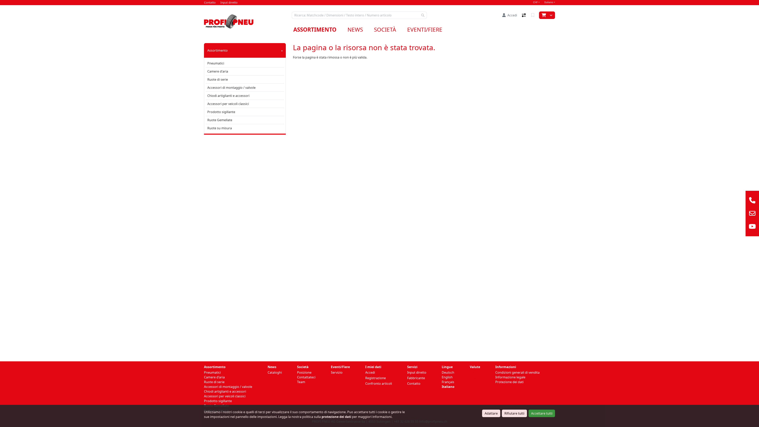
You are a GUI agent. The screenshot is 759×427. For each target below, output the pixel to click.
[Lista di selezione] (533, 15)
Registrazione (375, 378)
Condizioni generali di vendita (517, 372)
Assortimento (314, 29)
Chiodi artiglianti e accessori (228, 96)
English (447, 377)
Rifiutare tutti (514, 413)
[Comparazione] (524, 15)
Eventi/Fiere (424, 29)
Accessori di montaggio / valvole (231, 87)
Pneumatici (215, 63)
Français (448, 382)
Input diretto (416, 372)
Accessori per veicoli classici (228, 104)
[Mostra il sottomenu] (282, 50)
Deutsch (448, 372)
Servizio (337, 372)
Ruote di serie (217, 79)
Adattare (491, 413)
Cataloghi (275, 372)
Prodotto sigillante (221, 112)
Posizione (304, 372)
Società (385, 29)
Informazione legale (510, 377)
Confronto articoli (378, 383)
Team (301, 382)
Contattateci (306, 377)
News (355, 29)
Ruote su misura (219, 128)
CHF (535, 2)
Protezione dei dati (509, 382)
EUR (473, 378)
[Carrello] (543, 15)
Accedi (370, 372)
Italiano (548, 2)
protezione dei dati (336, 417)
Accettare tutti (541, 413)
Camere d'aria (217, 71)
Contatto (413, 383)
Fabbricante (416, 378)
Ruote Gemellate (219, 120)
